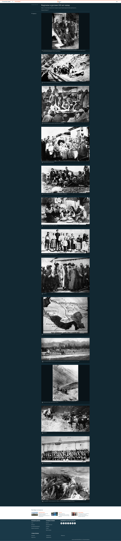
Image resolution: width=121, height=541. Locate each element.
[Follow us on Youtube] (61, 523)
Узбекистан (63, 535)
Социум (47, 528)
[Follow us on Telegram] (68, 523)
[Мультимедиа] (117, 1)
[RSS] (75, 523)
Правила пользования (35, 528)
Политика (47, 526)
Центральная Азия (42, 512)
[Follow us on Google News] (72, 523)
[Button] (33, 14)
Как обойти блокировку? (35, 526)
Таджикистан (48, 535)
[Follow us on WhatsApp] (70, 523)
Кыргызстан (33, 537)
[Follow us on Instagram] (64, 523)
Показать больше (44, 10)
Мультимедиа (17, 1)
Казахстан (60, 512)
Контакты (33, 524)
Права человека (80, 512)
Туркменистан (48, 537)
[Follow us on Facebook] (66, 523)
